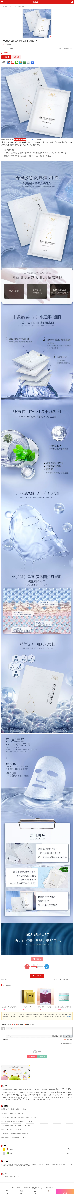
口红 (13, 1092)
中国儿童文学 (12, 1089)
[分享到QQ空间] (21, 62)
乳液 (28, 1089)
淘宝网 (27, 1024)
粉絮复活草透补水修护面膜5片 (10, 1007)
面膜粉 (15, 1099)
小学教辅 (62, 1092)
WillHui (11, 1149)
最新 (65, 1040)
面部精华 (35, 1099)
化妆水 (8, 1092)
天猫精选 (11, 48)
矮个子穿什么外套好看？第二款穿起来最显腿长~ (13, 1121)
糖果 (63, 1095)
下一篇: (64, 979)
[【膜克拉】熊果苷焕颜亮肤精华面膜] (45, 996)
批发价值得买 (49, 1187)
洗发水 (22, 1095)
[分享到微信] (17, 62)
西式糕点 (58, 1097)
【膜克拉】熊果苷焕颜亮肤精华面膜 (46, 1007)
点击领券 (6, 52)
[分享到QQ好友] (9, 62)
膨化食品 (27, 1097)
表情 (8, 1036)
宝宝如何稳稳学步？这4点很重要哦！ (11, 1138)
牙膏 (51, 1095)
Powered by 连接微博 (67, 1043)
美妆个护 (7, 6)
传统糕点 (40, 1089)
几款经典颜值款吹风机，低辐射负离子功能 (12, 1125)
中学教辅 (21, 1089)
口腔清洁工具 (32, 1092)
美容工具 (9, 1097)
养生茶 (48, 1089)
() (38, 959)
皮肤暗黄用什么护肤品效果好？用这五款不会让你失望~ (15, 1117)
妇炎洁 (53, 1092)
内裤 (53, 1089)
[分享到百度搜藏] (32, 62)
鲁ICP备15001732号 (37, 1188)
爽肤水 (41, 1095)
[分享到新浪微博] (13, 62)
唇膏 (39, 1092)
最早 (68, 1040)
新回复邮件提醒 (58, 1036)
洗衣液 (29, 1095)
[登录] (72, 2)
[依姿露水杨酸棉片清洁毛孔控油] (63, 996)
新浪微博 (20, 1024)
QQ (14, 1024)
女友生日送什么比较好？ (7, 1129)
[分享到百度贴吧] (29, 62)
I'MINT (4, 1089)
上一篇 (55, 979)
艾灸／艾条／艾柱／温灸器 (39, 1097)
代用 (33, 1089)
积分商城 (42, 1056)
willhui (5, 48)
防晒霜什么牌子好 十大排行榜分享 (10, 1109)
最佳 (71, 1040)
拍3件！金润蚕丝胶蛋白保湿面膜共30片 (30, 1007)
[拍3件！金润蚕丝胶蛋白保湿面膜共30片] (28, 996)
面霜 (42, 1099)
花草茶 (51, 1097)
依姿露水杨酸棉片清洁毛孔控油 (63, 1007)
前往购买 (38, 975)
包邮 (63, 1088)
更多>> (32, 1024)
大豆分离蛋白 (46, 1092)
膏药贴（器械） (18, 1097)
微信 (9, 1024)
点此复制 (30, 139)
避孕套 (65, 1097)
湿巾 (35, 1095)
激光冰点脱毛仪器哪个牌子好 (8, 1113)
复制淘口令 (16, 57)
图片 (10, 1036)
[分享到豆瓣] (25, 62)
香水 (48, 1099)
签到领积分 (32, 1056)
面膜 (6, 979)
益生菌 (57, 1095)
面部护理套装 (24, 1099)
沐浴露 (8, 1095)
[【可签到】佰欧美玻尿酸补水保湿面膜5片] (37, 23)
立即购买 (6, 57)
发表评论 (68, 1036)
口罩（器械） (21, 1092)
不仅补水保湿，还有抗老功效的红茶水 (11, 1133)
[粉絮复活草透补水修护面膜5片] (10, 996)
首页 (2, 6)
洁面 (15, 1095)
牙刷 (46, 1095)
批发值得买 (37, 2)
